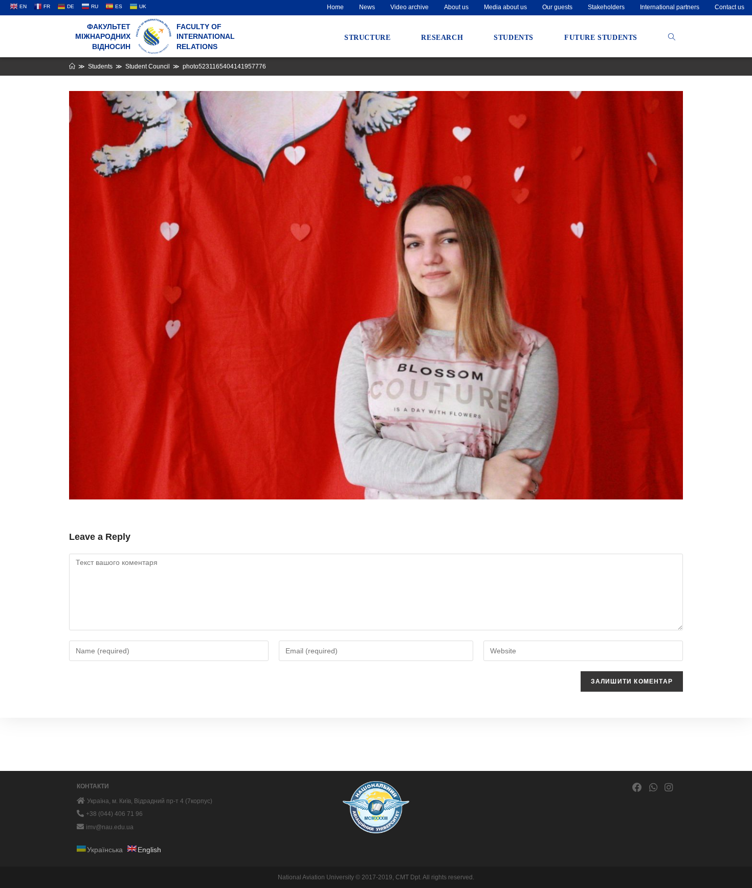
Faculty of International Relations (205, 36)
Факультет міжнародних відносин (102, 36)
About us (456, 7)
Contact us (729, 7)
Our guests (557, 7)
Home (335, 7)
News (367, 7)
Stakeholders (606, 7)
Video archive (409, 7)
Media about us (505, 7)
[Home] (72, 66)
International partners (669, 7)
